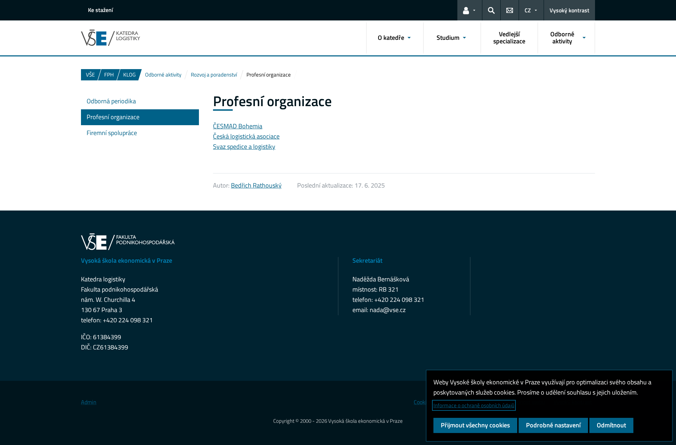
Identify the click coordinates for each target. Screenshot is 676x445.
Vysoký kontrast (569, 10)
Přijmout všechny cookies (475, 425)
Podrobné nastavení (553, 425)
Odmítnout (611, 425)
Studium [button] (448, 37)
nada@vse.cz (388, 310)
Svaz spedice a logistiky (244, 146)
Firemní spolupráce (112, 133)
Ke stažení (100, 10)
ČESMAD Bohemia (237, 126)
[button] (469, 10)
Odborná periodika (111, 101)
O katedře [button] (391, 37)
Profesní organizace (113, 117)
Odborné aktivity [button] (562, 37)
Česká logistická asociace (246, 136)
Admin (88, 402)
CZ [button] (528, 10)
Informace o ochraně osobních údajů (473, 405)
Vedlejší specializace (509, 37)
